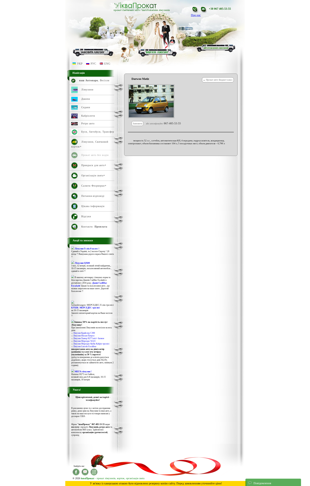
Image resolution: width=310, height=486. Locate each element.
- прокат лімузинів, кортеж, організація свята (112, 478)
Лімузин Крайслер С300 (84, 333)
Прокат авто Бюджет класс (219, 79)
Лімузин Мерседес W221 (84, 341)
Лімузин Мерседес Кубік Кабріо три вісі (91, 343)
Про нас (196, 15)
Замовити (137, 123)
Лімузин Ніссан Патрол (83, 335)
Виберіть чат (256, 472)
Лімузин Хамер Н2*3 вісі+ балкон (88, 338)
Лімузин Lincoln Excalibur (84, 346)
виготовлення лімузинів (156, 10)
